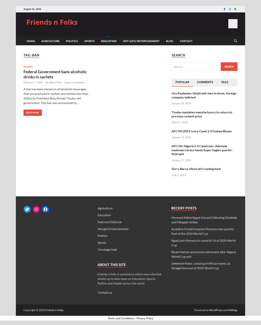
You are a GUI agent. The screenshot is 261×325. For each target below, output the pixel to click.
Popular (182, 82)
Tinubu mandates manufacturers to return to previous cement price (202, 114)
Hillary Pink (55, 82)
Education (109, 41)
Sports (89, 41)
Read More (31, 112)
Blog (169, 41)
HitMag (232, 310)
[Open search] (235, 41)
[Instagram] (230, 9)
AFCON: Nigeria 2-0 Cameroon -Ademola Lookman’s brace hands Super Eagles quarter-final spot (202, 150)
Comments (205, 82)
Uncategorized (107, 249)
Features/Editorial (110, 222)
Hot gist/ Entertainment (141, 41)
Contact (186, 41)
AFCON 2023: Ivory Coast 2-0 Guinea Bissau (202, 131)
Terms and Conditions (121, 318)
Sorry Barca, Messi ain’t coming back (196, 169)
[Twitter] (235, 9)
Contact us (105, 292)
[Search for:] (204, 66)
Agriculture (50, 41)
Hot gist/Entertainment (113, 229)
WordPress (215, 310)
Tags (224, 82)
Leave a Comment (74, 82)
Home (31, 41)
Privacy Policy (145, 318)
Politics (72, 41)
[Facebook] (224, 9)
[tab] (182, 83)
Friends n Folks (52, 22)
